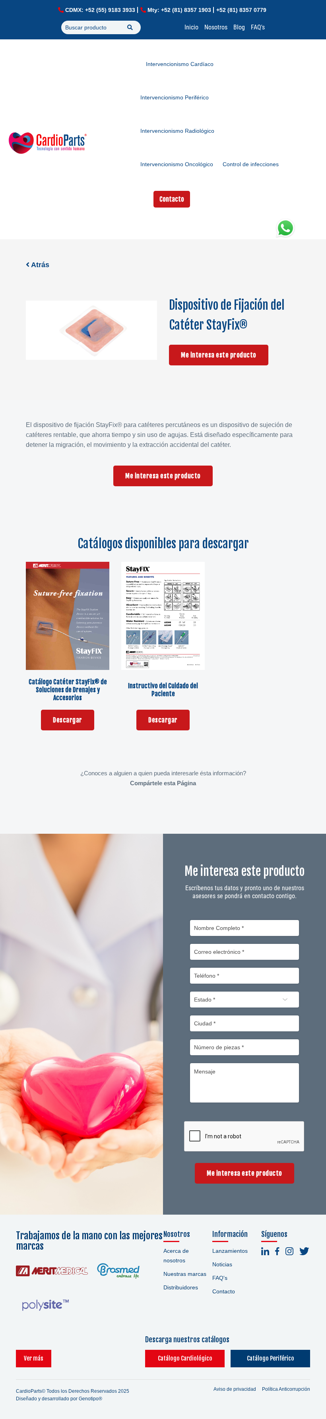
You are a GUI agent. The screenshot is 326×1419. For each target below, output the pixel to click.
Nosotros (215, 27)
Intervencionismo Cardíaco (179, 64)
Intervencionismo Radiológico (177, 131)
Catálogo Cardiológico (185, 1358)
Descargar (67, 720)
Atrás (39, 265)
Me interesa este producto (218, 355)
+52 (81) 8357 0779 (241, 10)
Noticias (222, 1264)
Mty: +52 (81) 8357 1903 (179, 10)
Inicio (191, 27)
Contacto (171, 199)
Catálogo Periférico (270, 1358)
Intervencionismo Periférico (174, 97)
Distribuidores (180, 1287)
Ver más (33, 1358)
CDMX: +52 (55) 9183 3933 (100, 10)
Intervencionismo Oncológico (176, 164)
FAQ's (258, 27)
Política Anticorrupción (286, 1389)
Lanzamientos (230, 1251)
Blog (239, 27)
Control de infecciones (251, 164)
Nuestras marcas (184, 1274)
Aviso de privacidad (234, 1389)
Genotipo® (90, 1399)
